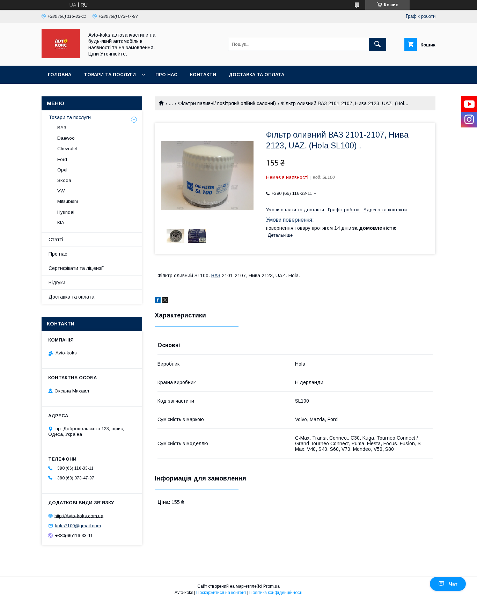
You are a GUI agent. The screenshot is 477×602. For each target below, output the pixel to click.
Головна (59, 74)
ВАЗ (215, 275)
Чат (453, 584)
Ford (62, 159)
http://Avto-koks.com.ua (78, 515)
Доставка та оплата (256, 74)
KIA (60, 222)
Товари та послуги (110, 74)
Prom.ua (271, 586)
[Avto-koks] (61, 56)
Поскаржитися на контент (221, 592)
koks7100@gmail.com (78, 525)
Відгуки (57, 282)
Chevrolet (67, 148)
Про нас (166, 74)
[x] (165, 301)
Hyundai (65, 212)
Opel (62, 169)
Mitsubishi (67, 201)
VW (61, 190)
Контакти (203, 74)
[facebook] (158, 301)
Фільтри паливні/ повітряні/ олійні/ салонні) (227, 103)
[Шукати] (377, 44)
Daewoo (66, 138)
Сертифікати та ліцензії (76, 268)
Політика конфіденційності (275, 592)
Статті (56, 239)
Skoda (64, 180)
